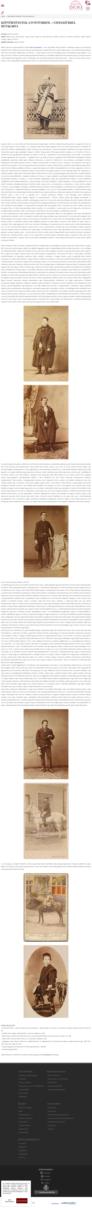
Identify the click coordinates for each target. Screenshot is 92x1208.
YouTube (47, 1176)
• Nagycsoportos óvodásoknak (57, 1079)
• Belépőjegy (22, 1097)
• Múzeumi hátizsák (24, 1082)
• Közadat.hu (51, 1125)
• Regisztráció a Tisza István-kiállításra (31, 1086)
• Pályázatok (22, 1147)
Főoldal (3, 16)
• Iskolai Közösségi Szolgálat (27, 1075)
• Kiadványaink (23, 1129)
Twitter (47, 1183)
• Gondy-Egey (51, 1108)
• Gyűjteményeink (24, 1125)
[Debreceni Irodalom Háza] (88, 2)
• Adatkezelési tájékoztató (56, 1122)
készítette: (55, 1204)
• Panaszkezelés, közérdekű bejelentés (60, 1118)
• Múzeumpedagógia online (56, 1090)
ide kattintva (47, 1055)
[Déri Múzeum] (76, 5)
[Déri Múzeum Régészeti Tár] (87, 8)
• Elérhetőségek (23, 1090)
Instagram (47, 1180)
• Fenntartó (22, 1143)
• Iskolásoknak (52, 1082)
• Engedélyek (22, 1150)
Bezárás (28, 1184)
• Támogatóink (23, 1154)
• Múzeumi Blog (23, 1132)
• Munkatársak (23, 1122)
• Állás (20, 1111)
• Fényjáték (22, 1079)
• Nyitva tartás (23, 1093)
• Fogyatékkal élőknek (54, 1086)
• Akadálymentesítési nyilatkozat (58, 1115)
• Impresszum (51, 1111)
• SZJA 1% (21, 1158)
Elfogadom (22, 1201)
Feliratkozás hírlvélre (47, 1192)
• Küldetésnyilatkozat (25, 1118)
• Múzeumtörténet (24, 1115)
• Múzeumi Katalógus (25, 1108)
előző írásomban (36, 47)
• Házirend (50, 1129)
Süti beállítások (9, 1200)
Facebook (47, 1173)
